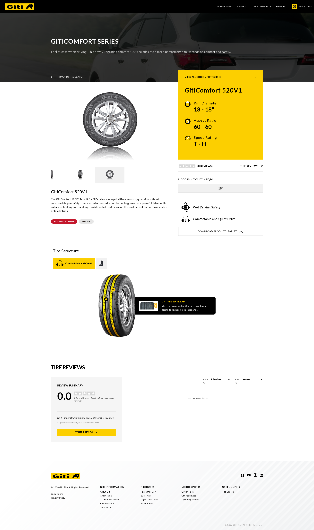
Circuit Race (188, 491)
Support (281, 6)
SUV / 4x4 (146, 495)
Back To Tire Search (71, 77)
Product (243, 6)
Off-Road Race (189, 495)
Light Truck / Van (149, 499)
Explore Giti (224, 6)
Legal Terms (57, 494)
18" (220, 188)
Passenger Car (148, 491)
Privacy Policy (58, 497)
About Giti (105, 491)
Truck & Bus (147, 503)
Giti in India (106, 495)
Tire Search (228, 491)
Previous (48, 126)
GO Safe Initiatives (109, 499)
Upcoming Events (190, 499)
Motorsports (262, 6)
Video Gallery (107, 503)
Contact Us (105, 507)
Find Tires (305, 6)
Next (171, 126)
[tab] (74, 263)
